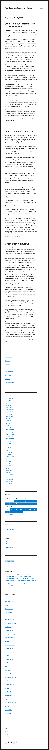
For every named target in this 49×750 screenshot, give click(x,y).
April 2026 (8, 405)
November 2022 (10, 456)
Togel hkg (7, 360)
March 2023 (9, 449)
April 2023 (8, 447)
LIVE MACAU (8, 375)
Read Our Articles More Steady (19, 8)
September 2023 (10, 438)
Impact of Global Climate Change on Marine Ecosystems (20, 578)
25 (30, 509)
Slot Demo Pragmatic (10, 616)
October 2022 (9, 458)
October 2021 (9, 479)
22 (16, 509)
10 (25, 503)
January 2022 (9, 474)
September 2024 (10, 416)
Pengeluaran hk (9, 368)
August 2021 (9, 483)
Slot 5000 (7, 378)
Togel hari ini (8, 598)
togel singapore (9, 601)
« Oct (11, 514)
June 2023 (8, 443)
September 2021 (10, 481)
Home (6, 728)
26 (34, 509)
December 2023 (10, 432)
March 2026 (9, 407)
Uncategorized (17, 124)
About (7, 541)
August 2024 (9, 418)
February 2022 (10, 472)
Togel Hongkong (9, 608)
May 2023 (8, 445)
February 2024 (10, 429)
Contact (8, 545)
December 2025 (10, 413)
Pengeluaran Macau (10, 619)
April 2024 (8, 425)
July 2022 (8, 463)
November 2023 (10, 434)
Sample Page (9, 547)
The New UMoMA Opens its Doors (14, 549)
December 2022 (10, 454)
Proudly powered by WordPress (24, 746)
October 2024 (9, 414)
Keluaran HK (8, 731)
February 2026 (10, 409)
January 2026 (9, 411)
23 (21, 509)
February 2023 (9, 450)
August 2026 (9, 398)
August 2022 (9, 461)
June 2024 (8, 422)
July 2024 (8, 420)
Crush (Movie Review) (17, 243)
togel (7, 527)
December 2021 (10, 476)
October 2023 (9, 436)
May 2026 (8, 404)
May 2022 (8, 467)
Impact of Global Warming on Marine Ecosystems (18, 576)
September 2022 (10, 459)
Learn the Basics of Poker (19, 131)
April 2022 (8, 468)
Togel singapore (9, 357)
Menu (41, 8)
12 (34, 503)
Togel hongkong (9, 371)
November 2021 (10, 477)
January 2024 (9, 431)
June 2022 (8, 465)
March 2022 (9, 470)
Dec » (30, 514)
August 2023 (9, 440)
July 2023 (8, 441)
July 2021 (8, 485)
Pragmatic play (8, 612)
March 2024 (9, 427)
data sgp (7, 605)
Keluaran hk (8, 364)
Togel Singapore (9, 735)
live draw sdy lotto (9, 717)
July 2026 (8, 400)
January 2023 (9, 452)
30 (21, 512)
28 (11, 512)
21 (11, 509)
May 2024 (8, 423)
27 (7, 512)
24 (25, 509)
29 (16, 512)
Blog (7, 543)
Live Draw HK (8, 738)
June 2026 (8, 402)
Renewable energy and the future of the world (17, 574)
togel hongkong (9, 561)
